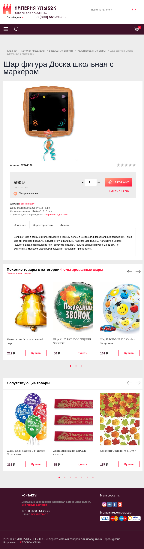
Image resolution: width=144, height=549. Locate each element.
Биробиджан (14, 17)
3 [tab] (81, 367)
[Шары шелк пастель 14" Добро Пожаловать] (26, 419)
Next (138, 272)
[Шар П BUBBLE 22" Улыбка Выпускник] (120, 308)
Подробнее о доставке (56, 214)
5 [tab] (81, 478)
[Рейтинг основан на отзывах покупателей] (126, 165)
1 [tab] (70, 367)
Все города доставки (34, 504)
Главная (12, 50)
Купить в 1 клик (119, 191)
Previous (129, 272)
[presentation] (19, 224)
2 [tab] (75, 367)
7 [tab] (92, 478)
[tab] (20, 225)
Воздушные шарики (61, 50)
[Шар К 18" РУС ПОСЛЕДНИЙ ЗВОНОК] (73, 308)
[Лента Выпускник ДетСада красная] (73, 419)
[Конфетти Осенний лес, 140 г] (120, 419)
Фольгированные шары (91, 50)
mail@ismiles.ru (40, 513)
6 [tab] (86, 478)
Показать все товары (19, 273)
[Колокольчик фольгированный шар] (26, 308)
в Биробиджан (26, 203)
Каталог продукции (33, 50)
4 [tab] (75, 478)
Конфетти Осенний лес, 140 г (118, 450)
